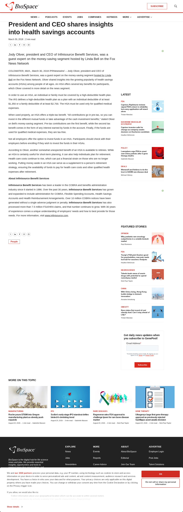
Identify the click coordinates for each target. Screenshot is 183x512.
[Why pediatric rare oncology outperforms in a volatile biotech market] (158, 238)
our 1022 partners (23, 473)
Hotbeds (112, 17)
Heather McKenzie (128, 135)
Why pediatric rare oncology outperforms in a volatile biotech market (135, 239)
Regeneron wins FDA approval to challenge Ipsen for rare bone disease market (111, 417)
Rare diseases (100, 411)
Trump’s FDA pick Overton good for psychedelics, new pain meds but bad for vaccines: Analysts (135, 257)
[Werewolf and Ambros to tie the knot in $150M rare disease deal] (158, 171)
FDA (122, 101)
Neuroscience (128, 270)
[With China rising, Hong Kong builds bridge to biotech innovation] (158, 294)
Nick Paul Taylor (127, 281)
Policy (124, 148)
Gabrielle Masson (127, 159)
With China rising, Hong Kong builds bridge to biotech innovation (133, 294)
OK (160, 474)
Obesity (125, 307)
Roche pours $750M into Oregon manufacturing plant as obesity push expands (25, 417)
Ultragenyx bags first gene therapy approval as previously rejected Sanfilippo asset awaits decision (151, 417)
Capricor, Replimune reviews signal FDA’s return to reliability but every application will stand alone (134, 108)
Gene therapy (142, 411)
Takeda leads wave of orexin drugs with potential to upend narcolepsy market (133, 275)
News (34, 17)
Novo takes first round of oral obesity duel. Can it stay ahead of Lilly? (135, 312)
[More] (39, 17)
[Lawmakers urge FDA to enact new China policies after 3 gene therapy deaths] (158, 153)
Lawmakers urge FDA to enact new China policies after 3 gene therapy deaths (134, 153)
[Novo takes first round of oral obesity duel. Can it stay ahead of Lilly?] (158, 312)
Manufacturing (15, 411)
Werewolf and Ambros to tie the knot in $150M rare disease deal (134, 171)
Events (67, 17)
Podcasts (51, 17)
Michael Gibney (126, 175)
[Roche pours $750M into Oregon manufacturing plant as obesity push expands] (28, 397)
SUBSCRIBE (157, 6)
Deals (124, 166)
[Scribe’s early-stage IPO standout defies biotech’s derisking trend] (70, 397)
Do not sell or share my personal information (160, 483)
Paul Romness (126, 244)
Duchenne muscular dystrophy (131, 123)
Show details (13, 507)
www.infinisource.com (56, 215)
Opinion (124, 233)
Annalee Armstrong (128, 299)
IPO (52, 411)
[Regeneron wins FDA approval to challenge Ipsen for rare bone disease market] (112, 397)
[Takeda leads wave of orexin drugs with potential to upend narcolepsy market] (158, 275)
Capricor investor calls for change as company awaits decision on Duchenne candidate (135, 129)
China (123, 289)
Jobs (80, 17)
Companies (94, 17)
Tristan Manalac (127, 115)
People (14, 241)
